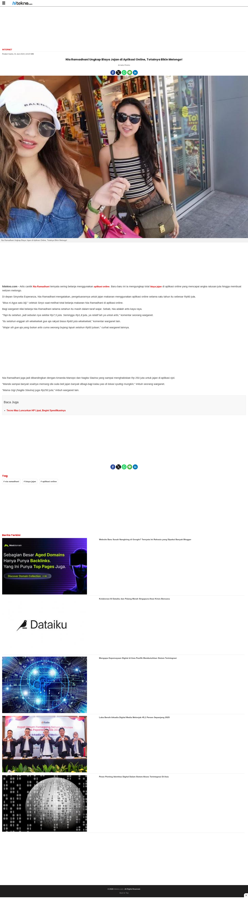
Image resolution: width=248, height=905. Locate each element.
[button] (3, 3)
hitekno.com (118, 889)
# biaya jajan (30, 481)
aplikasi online (101, 286)
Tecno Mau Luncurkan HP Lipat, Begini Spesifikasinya (36, 410)
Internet (7, 49)
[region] (124, 27)
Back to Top (124, 893)
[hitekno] (22, 3)
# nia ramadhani (11, 481)
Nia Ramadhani (41, 286)
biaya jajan (156, 286)
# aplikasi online (49, 481)
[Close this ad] (246, 895)
